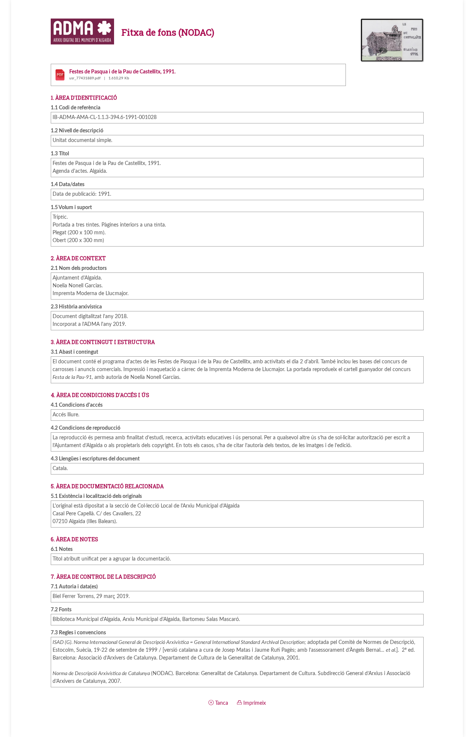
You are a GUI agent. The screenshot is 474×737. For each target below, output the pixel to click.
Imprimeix (254, 703)
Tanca (221, 703)
